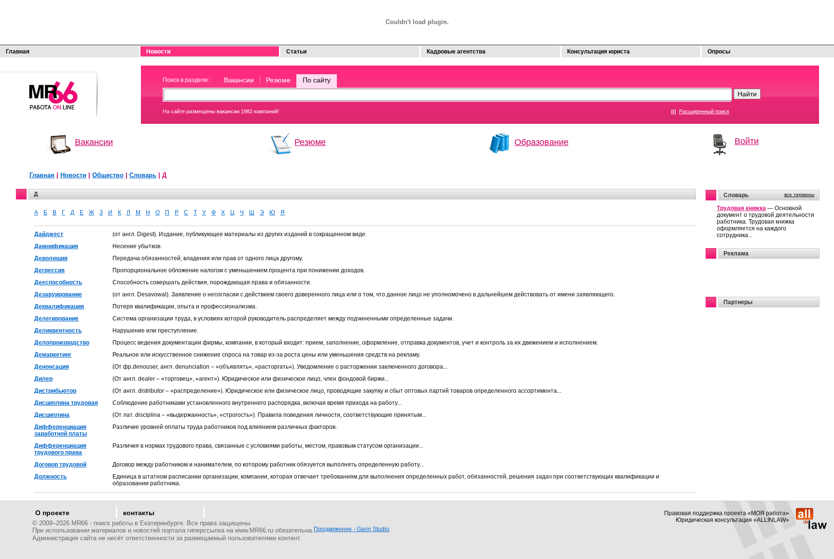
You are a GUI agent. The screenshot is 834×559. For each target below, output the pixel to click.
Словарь (142, 175)
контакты (138, 513)
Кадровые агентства (456, 51)
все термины (799, 194)
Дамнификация (56, 246)
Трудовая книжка (741, 208)
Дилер (43, 378)
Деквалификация (59, 306)
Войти (747, 141)
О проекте (52, 513)
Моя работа (49, 89)
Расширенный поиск (704, 111)
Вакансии (239, 80)
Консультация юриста (598, 51)
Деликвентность (58, 330)
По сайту (317, 80)
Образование (541, 142)
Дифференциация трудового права (60, 449)
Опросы (719, 51)
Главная (17, 51)
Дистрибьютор (55, 390)
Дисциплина (52, 415)
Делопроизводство (61, 342)
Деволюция (51, 258)
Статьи (296, 51)
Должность (50, 476)
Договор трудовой (60, 464)
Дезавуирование (58, 294)
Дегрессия (49, 270)
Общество (108, 175)
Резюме (278, 80)
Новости (158, 51)
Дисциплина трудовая (66, 402)
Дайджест (48, 234)
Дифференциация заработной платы (60, 430)
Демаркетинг (52, 354)
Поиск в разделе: (186, 80)
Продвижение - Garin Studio (351, 529)
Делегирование (56, 318)
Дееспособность (58, 282)
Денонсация (51, 366)
